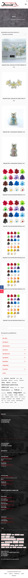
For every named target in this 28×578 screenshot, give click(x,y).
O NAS (22, 573)
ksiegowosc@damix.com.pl (7, 464)
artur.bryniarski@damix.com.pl (7, 501)
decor (8, 382)
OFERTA (11, 573)
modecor (11, 395)
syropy (8, 400)
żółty (15, 402)
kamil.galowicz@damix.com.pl (7, 504)
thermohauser (19, 400)
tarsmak (13, 400)
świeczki (11, 402)
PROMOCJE (16, 573)
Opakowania (5, 365)
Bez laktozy (5, 342)
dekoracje (14, 382)
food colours (6, 390)
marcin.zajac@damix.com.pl (7, 508)
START (5, 573)
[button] (27, 1)
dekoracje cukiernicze (10, 385)
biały (21, 378)
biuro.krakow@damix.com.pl (7, 476)
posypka (3, 398)
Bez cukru (5, 338)
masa (24, 392)
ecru (18, 387)
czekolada (16, 380)
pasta (11, 396)
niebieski (21, 395)
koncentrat (4, 392)
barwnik (12, 378)
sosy (5, 400)
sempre (23, 398)
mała (3, 394)
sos (2, 400)
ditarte (12, 387)
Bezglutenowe (6, 345)
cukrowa (10, 380)
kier (21, 390)
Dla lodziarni (5, 357)
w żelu (3, 402)
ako (2, 378)
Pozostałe (5, 369)
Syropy (4, 373)
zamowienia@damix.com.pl (7, 457)
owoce (3, 396)
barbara (6, 378)
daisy (3, 382)
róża (14, 398)
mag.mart (17, 392)
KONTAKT (14, 575)
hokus (16, 390)
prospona (9, 398)
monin (15, 395)
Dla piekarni (5, 361)
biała (17, 378)
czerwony (21, 380)
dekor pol (5, 387)
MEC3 (6, 394)
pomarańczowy (22, 396)
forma (12, 390)
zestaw (7, 402)
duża (16, 387)
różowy (18, 398)
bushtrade (4, 380)
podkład (16, 396)
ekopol (22, 387)
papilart (7, 396)
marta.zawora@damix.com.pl (7, 497)
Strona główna (6, 19)
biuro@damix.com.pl (5, 461)
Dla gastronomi (6, 353)
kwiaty (9, 393)
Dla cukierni (5, 349)
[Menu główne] (26, 4)
